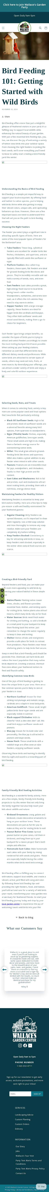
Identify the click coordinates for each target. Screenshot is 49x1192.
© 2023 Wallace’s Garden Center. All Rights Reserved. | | (24, 1188)
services (20, 1107)
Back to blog (26, 917)
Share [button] (7, 116)
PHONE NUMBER (24, 1062)
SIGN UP (37, 1094)
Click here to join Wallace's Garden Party (24, 6)
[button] (3, 28)
